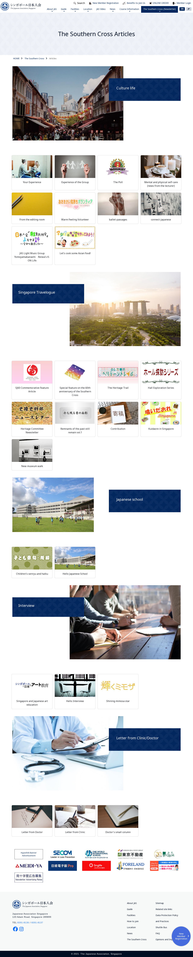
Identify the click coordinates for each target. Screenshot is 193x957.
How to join (133, 921)
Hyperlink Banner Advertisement (29, 854)
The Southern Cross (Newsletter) (159, 9)
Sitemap (160, 903)
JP (189, 9)
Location (87, 9)
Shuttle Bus (161, 927)
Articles (53, 58)
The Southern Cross (34, 58)
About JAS (52, 9)
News (112, 9)
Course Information (129, 9)
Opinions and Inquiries (166, 939)
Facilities (75, 9)
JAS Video (101, 9)
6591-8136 (23, 922)
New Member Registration (181, 936)
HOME (16, 58)
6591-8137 (37, 922)
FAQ (158, 933)
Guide (63, 9)
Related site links (164, 909)
